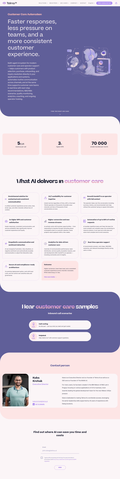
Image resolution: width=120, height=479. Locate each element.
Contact (83, 3)
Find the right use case (60, 111)
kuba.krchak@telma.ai (40, 401)
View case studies (50, 277)
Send (60, 467)
